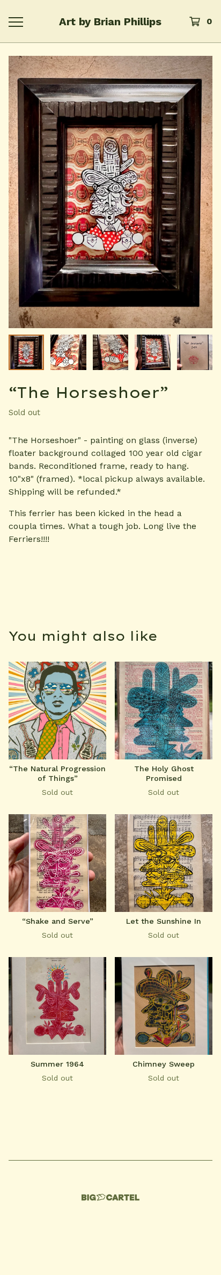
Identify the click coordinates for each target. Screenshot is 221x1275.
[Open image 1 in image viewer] (110, 192)
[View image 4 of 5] (152, 352)
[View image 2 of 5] (68, 352)
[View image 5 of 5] (194, 352)
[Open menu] (15, 21)
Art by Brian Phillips (110, 21)
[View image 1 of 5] (26, 352)
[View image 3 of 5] (110, 352)
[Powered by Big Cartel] (110, 1197)
